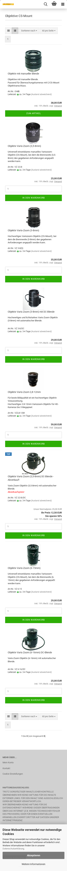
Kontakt (6, 768)
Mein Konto (8, 762)
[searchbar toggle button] (45, 4)
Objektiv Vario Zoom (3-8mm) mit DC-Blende (31, 311)
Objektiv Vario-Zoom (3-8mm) (23, 230)
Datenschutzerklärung (13, 848)
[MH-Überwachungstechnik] (7, 4)
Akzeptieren (33, 855)
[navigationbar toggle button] (62, 4)
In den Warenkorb (33, 198)
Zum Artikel (33, 113)
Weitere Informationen (33, 864)
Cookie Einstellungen (13, 774)
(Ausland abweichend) (41, 94)
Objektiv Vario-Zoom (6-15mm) (24, 568)
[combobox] (29, 30)
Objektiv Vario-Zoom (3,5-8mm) (24, 146)
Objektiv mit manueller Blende (23, 73)
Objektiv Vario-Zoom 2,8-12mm (24, 392)
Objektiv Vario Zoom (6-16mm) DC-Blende (30, 652)
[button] (8, 30)
